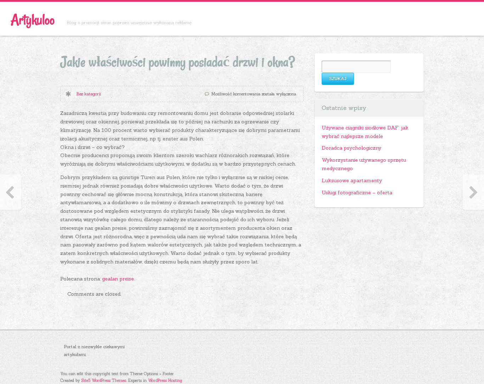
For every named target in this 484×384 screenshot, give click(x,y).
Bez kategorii (88, 93)
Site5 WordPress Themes (103, 380)
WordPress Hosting (165, 380)
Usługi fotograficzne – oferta (357, 192)
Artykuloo (33, 20)
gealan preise (118, 279)
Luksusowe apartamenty (352, 180)
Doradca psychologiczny (351, 148)
